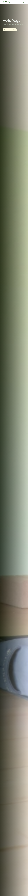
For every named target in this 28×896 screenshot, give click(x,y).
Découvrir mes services (9, 29)
